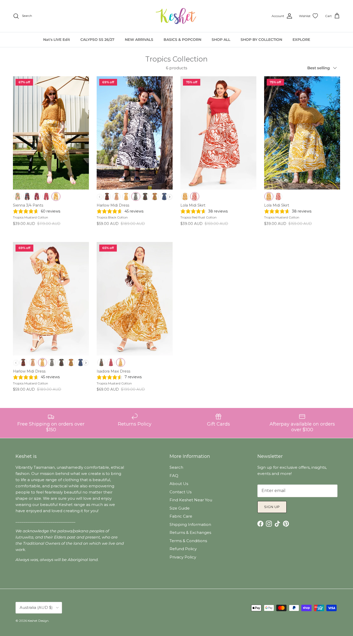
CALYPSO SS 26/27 (97, 39)
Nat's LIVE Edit (56, 39)
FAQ (174, 475)
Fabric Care (181, 516)
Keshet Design (38, 621)
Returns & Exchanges (190, 532)
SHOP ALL (221, 39)
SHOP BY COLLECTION (261, 39)
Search (176, 467)
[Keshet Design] (176, 16)
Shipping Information (190, 524)
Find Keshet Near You (191, 499)
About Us (179, 483)
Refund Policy (183, 548)
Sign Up (272, 507)
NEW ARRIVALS (139, 39)
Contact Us (180, 491)
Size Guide (180, 508)
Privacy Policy (183, 557)
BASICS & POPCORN (182, 39)
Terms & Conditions (188, 540)
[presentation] (169, 197)
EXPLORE (301, 39)
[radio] (17, 196)
